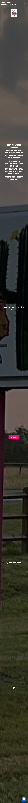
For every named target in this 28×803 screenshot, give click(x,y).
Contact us (12, 4)
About (9, 2)
